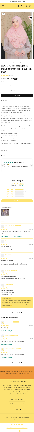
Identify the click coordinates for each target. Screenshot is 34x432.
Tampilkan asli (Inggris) (7, 331)
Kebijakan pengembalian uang (24, 417)
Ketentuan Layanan (17, 419)
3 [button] (17, 312)
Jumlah (2, 82)
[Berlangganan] (23, 403)
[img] (5, 229)
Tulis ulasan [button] (17, 200)
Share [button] (4, 155)
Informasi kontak (14, 417)
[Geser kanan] (20, 62)
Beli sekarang (17, 95)
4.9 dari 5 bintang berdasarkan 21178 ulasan (17, 428)
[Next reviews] (31, 165)
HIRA (8, 417)
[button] (3, 6)
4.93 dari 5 (21, 184)
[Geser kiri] (13, 62)
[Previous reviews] (3, 165)
